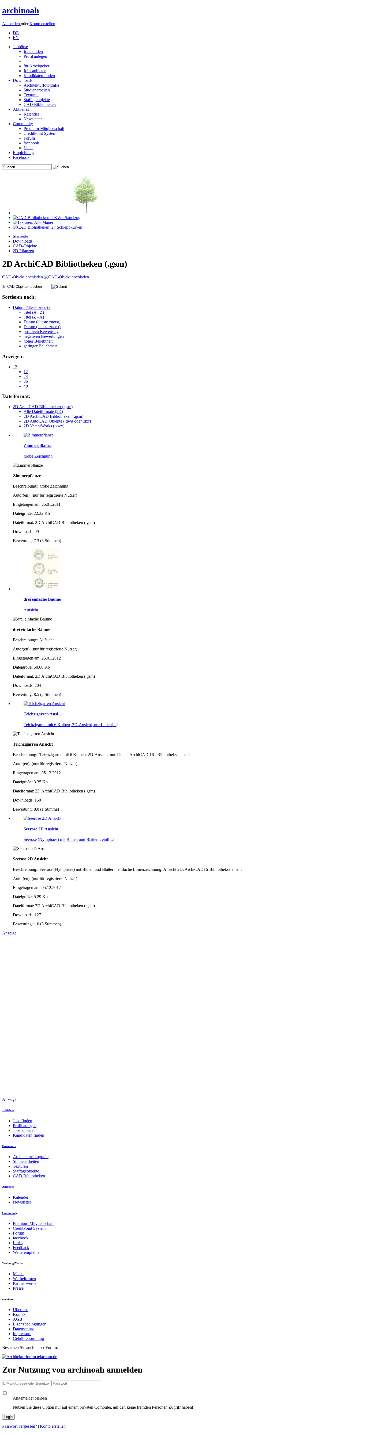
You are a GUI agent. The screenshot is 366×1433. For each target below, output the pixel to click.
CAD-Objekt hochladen (23, 277)
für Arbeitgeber (36, 66)
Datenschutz (23, 1329)
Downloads (22, 80)
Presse (18, 1288)
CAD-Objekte (25, 246)
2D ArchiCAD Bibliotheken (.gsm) (43, 406)
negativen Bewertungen (44, 336)
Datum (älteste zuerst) (31, 307)
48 (26, 386)
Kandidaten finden (39, 75)
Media (18, 1273)
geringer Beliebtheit (40, 346)
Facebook (21, 157)
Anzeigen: (13, 356)
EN (16, 37)
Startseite (20, 236)
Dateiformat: (16, 396)
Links (28, 147)
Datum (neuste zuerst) (42, 326)
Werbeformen (24, 1278)
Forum (29, 138)
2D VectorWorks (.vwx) (44, 426)
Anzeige (9, 933)
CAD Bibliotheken (40, 104)
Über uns (20, 1309)
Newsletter (33, 119)
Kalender (31, 114)
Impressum (22, 1333)
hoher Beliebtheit (38, 341)
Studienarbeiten (37, 90)
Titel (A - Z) (34, 312)
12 (15, 367)
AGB (17, 1319)
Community (23, 123)
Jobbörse (20, 46)
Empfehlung (23, 152)
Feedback (21, 1247)
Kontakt (20, 1314)
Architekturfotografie (41, 85)
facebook (31, 143)
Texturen (31, 95)
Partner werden (26, 1283)
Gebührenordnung (28, 1338)
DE (16, 32)
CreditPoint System (40, 133)
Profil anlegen (35, 56)
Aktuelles (21, 109)
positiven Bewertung (41, 331)
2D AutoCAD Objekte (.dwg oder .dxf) (57, 421)
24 (26, 376)
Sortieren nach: (19, 297)
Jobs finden (33, 51)
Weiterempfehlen (27, 1252)
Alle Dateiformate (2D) (43, 411)
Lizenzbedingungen (29, 1324)
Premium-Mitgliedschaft (44, 128)
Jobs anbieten (35, 70)
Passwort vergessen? (19, 1426)
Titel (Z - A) (34, 317)
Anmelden (11, 23)
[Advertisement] (23, 1016)
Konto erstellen (42, 23)
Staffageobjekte (37, 99)
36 (26, 381)
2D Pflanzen (23, 250)
